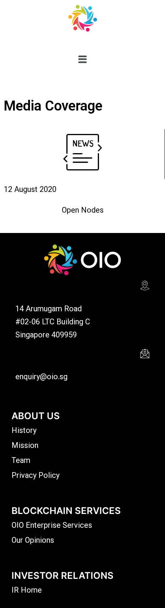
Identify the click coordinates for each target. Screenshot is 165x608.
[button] (82, 59)
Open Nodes (83, 210)
